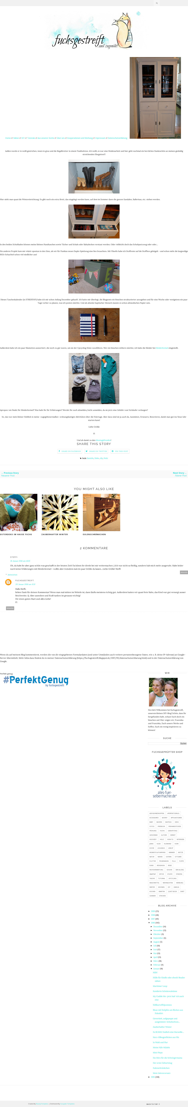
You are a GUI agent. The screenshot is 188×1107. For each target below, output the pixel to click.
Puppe (181, 861)
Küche (152, 848)
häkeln (176, 887)
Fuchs (162, 831)
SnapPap (153, 874)
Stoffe (169, 874)
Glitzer (164, 835)
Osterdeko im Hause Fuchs (16, 534)
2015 (153, 1077)
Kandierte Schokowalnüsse (165, 991)
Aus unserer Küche (46, 138)
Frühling (153, 831)
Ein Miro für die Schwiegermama (167, 1058)
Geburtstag (172, 831)
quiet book (172, 891)
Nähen (16, 138)
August (156, 942)
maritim (162, 891)
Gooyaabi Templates (67, 1104)
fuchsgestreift (24, 580)
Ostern (168, 857)
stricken (162, 896)
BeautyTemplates (42, 1104)
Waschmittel (154, 883)
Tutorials (31, 138)
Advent (164, 818)
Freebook (161, 826)
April (155, 957)
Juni (155, 949)
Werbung (179, 883)
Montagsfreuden (103, 440)
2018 (153, 915)
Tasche (152, 878)
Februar (157, 965)
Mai (155, 953)
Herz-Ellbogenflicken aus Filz (166, 1037)
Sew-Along (180, 870)
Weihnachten (168, 883)
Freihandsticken (174, 826)
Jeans (151, 844)
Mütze (180, 852)
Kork (177, 844)
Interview (180, 839)
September (158, 938)
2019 (153, 911)
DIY (23, 138)
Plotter (153, 861)
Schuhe (169, 870)
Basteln (90, 458)
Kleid (159, 844)
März (155, 961)
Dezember (158, 926)
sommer (153, 896)
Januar (156, 968)
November (158, 930)
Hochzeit (153, 839)
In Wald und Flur (160, 1042)
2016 (153, 922)
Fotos (152, 826)
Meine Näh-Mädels (161, 1047)
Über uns (61, 138)
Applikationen (176, 818)
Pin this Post (121, 451)
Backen (159, 822)
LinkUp (170, 848)
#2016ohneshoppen (157, 813)
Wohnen (161, 887)
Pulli (174, 861)
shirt (182, 891)
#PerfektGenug (173, 813)
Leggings (161, 848)
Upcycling (172, 878)
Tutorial (161, 878)
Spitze (161, 874)
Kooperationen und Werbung (80, 138)
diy (101, 458)
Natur (152, 857)
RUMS (151, 865)
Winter (152, 887)
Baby (151, 822)
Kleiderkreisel (162, 348)
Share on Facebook (71, 451)
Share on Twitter (98, 451)
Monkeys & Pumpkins (157, 852)
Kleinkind (167, 844)
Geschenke (154, 835)
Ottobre (178, 857)
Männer (172, 852)
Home (8, 138)
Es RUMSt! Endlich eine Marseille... (168, 1032)
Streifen (179, 874)
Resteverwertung (156, 870)
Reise (170, 865)
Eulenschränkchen (94, 534)
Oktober (157, 934)
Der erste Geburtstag (162, 1063)
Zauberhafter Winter (54, 534)
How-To (170, 839)
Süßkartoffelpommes (162, 1005)
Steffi (14, 557)
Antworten (184, 572)
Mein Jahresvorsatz (161, 1073)
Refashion (161, 865)
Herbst (172, 835)
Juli (154, 945)
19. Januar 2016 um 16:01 (20, 561)
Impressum (100, 138)
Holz (106, 458)
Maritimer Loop (160, 986)
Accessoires (154, 818)
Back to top (152, 1104)
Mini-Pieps (158, 1052)
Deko (97, 458)
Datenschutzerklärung (118, 138)
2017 (153, 919)
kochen (152, 891)
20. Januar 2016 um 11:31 (25, 584)
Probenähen (164, 861)
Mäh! (155, 972)
